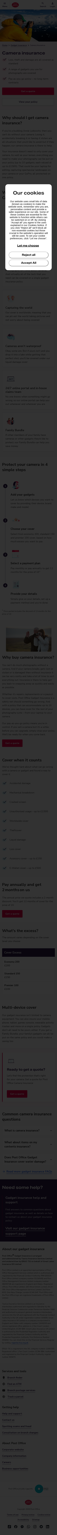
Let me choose (28, 245)
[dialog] (28, 227)
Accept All (28, 263)
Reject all (28, 255)
